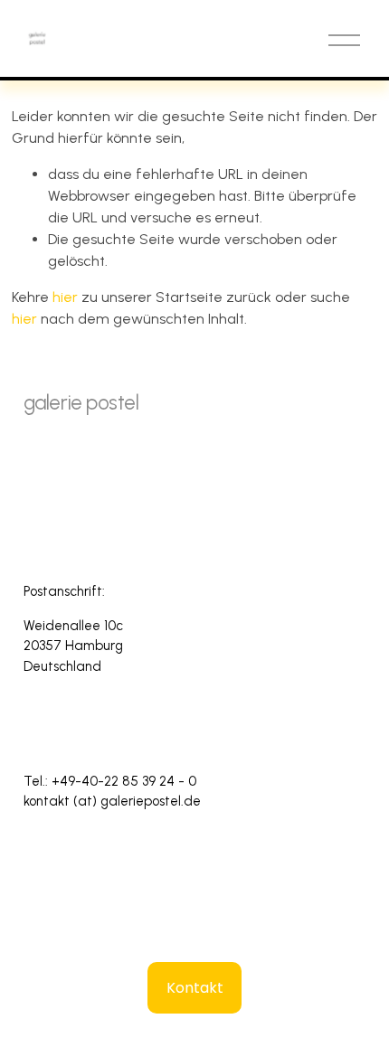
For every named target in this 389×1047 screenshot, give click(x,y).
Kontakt (194, 987)
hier (65, 297)
